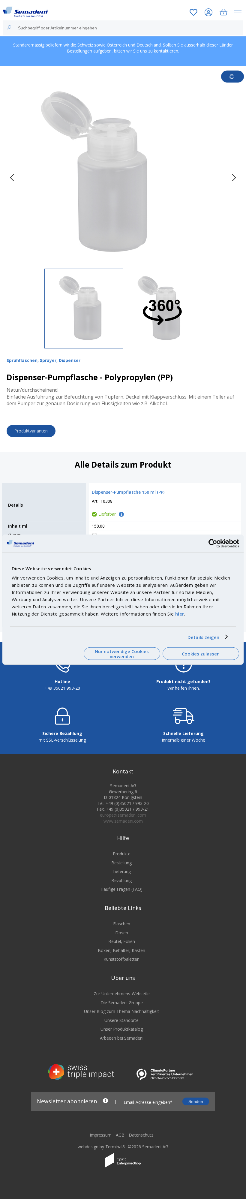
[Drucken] (232, 77)
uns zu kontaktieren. (159, 51)
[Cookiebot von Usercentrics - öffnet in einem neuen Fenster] (213, 543)
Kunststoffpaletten (122, 959)
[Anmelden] (208, 13)
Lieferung (121, 871)
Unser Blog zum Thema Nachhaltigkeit (121, 1011)
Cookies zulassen (201, 654)
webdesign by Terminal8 (101, 1146)
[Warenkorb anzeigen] (224, 13)
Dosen (121, 932)
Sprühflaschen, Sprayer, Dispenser (43, 360)
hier (179, 614)
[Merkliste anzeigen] (194, 13)
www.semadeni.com (123, 821)
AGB (120, 1135)
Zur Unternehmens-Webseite (122, 993)
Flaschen (121, 923)
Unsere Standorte (121, 1020)
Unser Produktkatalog (121, 1029)
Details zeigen (203, 637)
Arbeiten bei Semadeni (121, 1038)
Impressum (101, 1135)
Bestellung (121, 863)
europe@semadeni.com (123, 815)
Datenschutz (141, 1135)
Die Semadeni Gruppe (121, 1002)
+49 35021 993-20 (62, 688)
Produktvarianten (31, 431)
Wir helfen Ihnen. (183, 688)
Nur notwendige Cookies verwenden (122, 653)
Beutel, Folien (121, 941)
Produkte (121, 854)
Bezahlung (121, 880)
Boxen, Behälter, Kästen (121, 950)
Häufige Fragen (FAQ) (121, 889)
